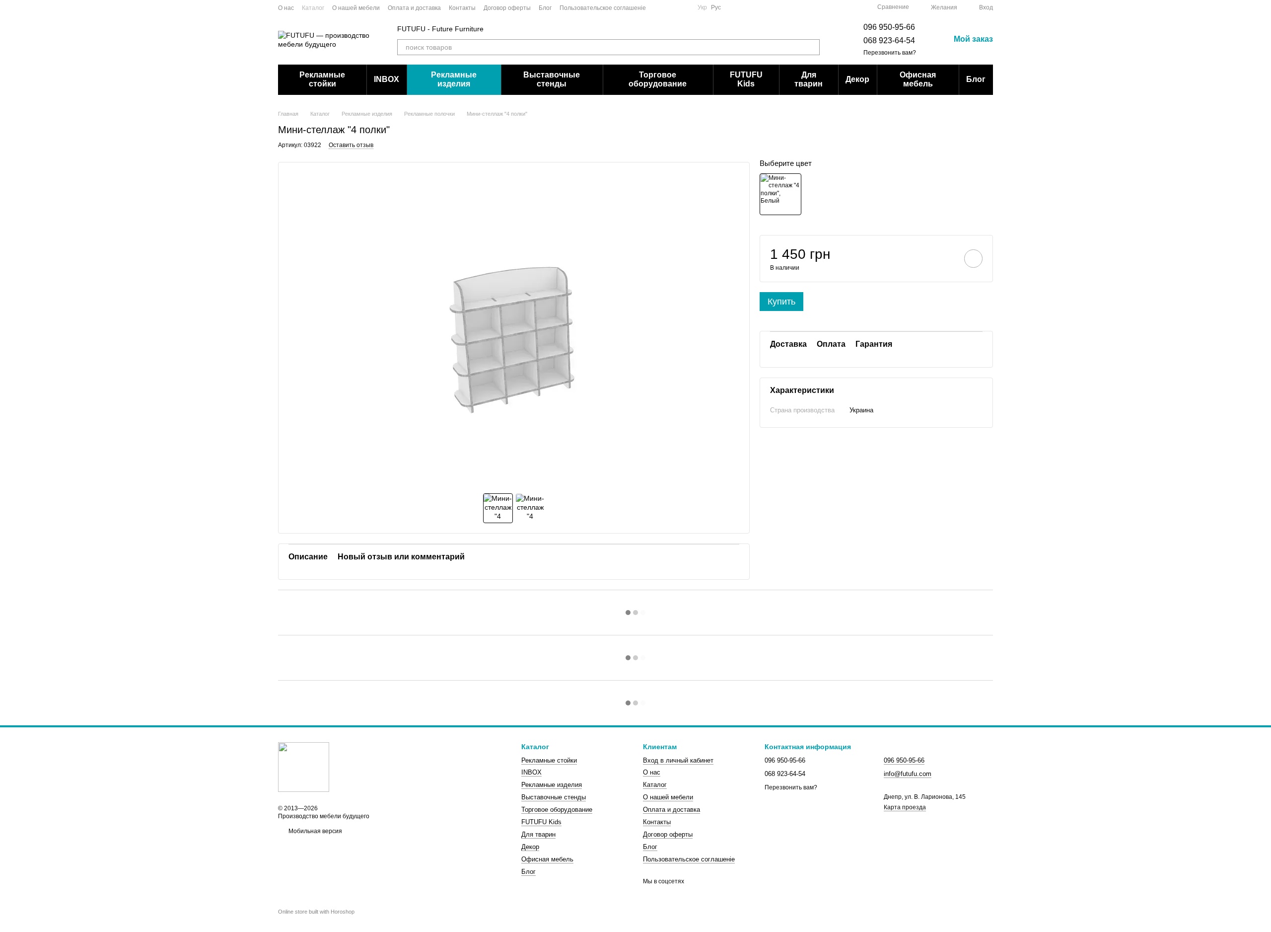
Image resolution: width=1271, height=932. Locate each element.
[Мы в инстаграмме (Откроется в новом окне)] (684, 7)
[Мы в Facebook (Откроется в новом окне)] (660, 7)
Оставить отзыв (351, 145)
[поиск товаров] (812, 47)
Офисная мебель (918, 79)
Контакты (462, 7)
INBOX (386, 79)
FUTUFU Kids (746, 79)
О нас (286, 7)
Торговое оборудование (658, 79)
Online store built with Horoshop (316, 912)
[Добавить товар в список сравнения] (945, 258)
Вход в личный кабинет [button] (678, 760)
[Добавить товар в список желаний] (973, 258)
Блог (545, 7)
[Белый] (780, 194)
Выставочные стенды (551, 79)
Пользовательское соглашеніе (603, 7)
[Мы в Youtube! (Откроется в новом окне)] (672, 7)
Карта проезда (905, 807)
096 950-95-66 (889, 27)
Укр (702, 7)
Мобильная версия (314, 831)
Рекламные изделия (454, 79)
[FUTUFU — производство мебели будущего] (303, 767)
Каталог (313, 7)
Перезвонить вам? (889, 52)
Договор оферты (507, 7)
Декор (857, 79)
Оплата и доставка (414, 7)
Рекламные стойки (322, 79)
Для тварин (808, 79)
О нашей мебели (356, 7)
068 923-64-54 (889, 40)
